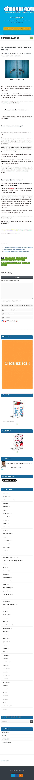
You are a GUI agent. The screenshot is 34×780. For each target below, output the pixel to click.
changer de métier (7, 533)
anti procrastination (7, 500)
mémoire (5, 631)
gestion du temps (7, 591)
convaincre (5, 543)
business (5, 527)
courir (4, 554)
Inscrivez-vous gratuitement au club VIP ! (18, 28)
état (24, 262)
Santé (4, 665)
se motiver (5, 668)
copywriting (6, 547)
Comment (17, 277)
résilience (5, 655)
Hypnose (5, 597)
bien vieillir (5, 516)
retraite (5, 658)
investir (5, 608)
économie (5, 570)
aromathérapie (6, 513)
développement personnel (9, 557)
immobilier (5, 601)
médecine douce (7, 628)
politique (5, 648)
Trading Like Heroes (7, 742)
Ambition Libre (5, 732)
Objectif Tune (5, 735)
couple (4, 550)
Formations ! (17, 32)
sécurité (5, 672)
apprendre (5, 506)
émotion (18, 262)
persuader (5, 641)
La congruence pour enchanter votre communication (16, 251)
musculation (6, 638)
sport (4, 685)
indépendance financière (9, 604)
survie (4, 692)
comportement (6, 260)
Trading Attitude (6, 739)
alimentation (6, 496)
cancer (4, 530)
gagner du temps (7, 587)
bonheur (5, 523)
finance (5, 584)
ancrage (19, 257)
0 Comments (18, 56)
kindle (4, 611)
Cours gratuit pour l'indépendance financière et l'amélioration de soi (17, 22)
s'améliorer (8, 53)
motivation (5, 635)
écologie (5, 567)
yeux (4, 709)
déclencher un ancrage (18, 260)
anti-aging (5, 503)
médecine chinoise (7, 624)
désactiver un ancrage (8, 262)
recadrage (11, 188)
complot (5, 537)
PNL (2, 53)
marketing (5, 621)
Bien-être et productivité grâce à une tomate (14, 249)
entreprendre (6, 577)
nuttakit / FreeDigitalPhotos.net (16, 233)
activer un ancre (10, 257)
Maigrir (4, 618)
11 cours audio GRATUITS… (25, 230)
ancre (24, 257)
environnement (7, 581)
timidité (5, 695)
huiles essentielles (7, 594)
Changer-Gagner (17, 17)
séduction (5, 675)
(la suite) (20, 467)
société (5, 679)
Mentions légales (5, 760)
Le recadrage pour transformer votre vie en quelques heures (18, 247)
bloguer (5, 520)
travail (14, 53)
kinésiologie (6, 614)
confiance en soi (7, 540)
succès (4, 689)
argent (4, 510)
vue (4, 702)
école (4, 564)
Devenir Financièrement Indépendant (12, 560)
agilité (4, 493)
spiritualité (5, 682)
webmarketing (6, 706)
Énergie (5, 574)
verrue (4, 265)
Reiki (4, 652)
